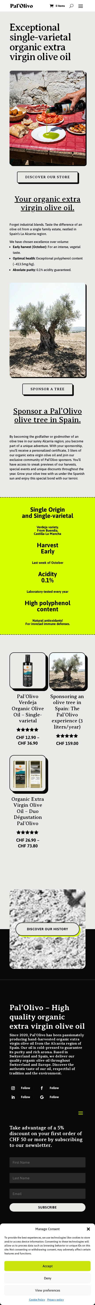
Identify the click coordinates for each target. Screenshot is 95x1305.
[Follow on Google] (41, 1097)
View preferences (47, 1290)
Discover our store (47, 177)
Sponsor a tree (47, 389)
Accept (48, 1266)
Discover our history (47, 929)
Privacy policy (55, 1299)
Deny (47, 1278)
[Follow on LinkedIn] (13, 1097)
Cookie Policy (37, 1299)
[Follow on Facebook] (41, 1088)
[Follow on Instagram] (13, 1088)
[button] (88, 1229)
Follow (25, 1088)
